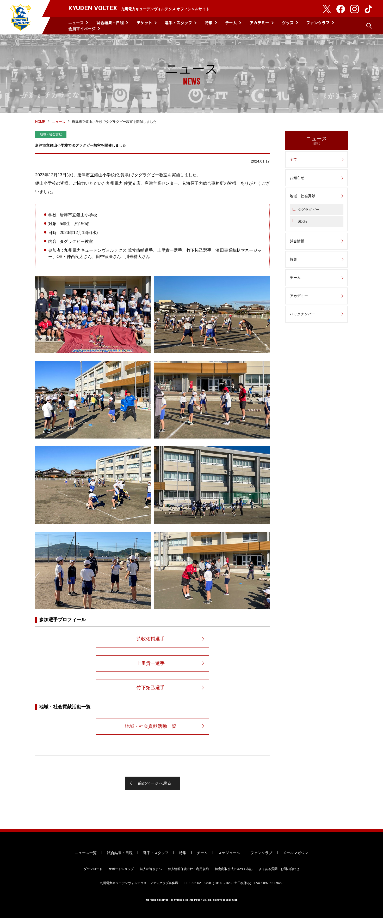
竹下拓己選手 (151, 687)
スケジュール (229, 853)
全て (293, 159)
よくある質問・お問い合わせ (279, 869)
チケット (144, 22)
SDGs (302, 221)
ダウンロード (93, 869)
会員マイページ (82, 28)
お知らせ (297, 178)
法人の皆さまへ (151, 869)
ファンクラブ (318, 22)
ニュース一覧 (86, 853)
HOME (40, 122)
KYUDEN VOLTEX (21, 17)
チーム (231, 22)
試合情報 (297, 241)
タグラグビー (308, 209)
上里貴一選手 (151, 663)
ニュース (76, 22)
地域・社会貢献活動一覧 (150, 726)
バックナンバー (302, 314)
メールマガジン (295, 853)
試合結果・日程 (110, 22)
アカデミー (259, 22)
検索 (369, 25)
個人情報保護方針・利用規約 (188, 869)
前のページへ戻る (154, 783)
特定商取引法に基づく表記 (233, 869)
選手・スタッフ (178, 22)
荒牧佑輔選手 (151, 638)
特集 (209, 22)
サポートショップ (121, 869)
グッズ (288, 22)
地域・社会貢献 (302, 196)
